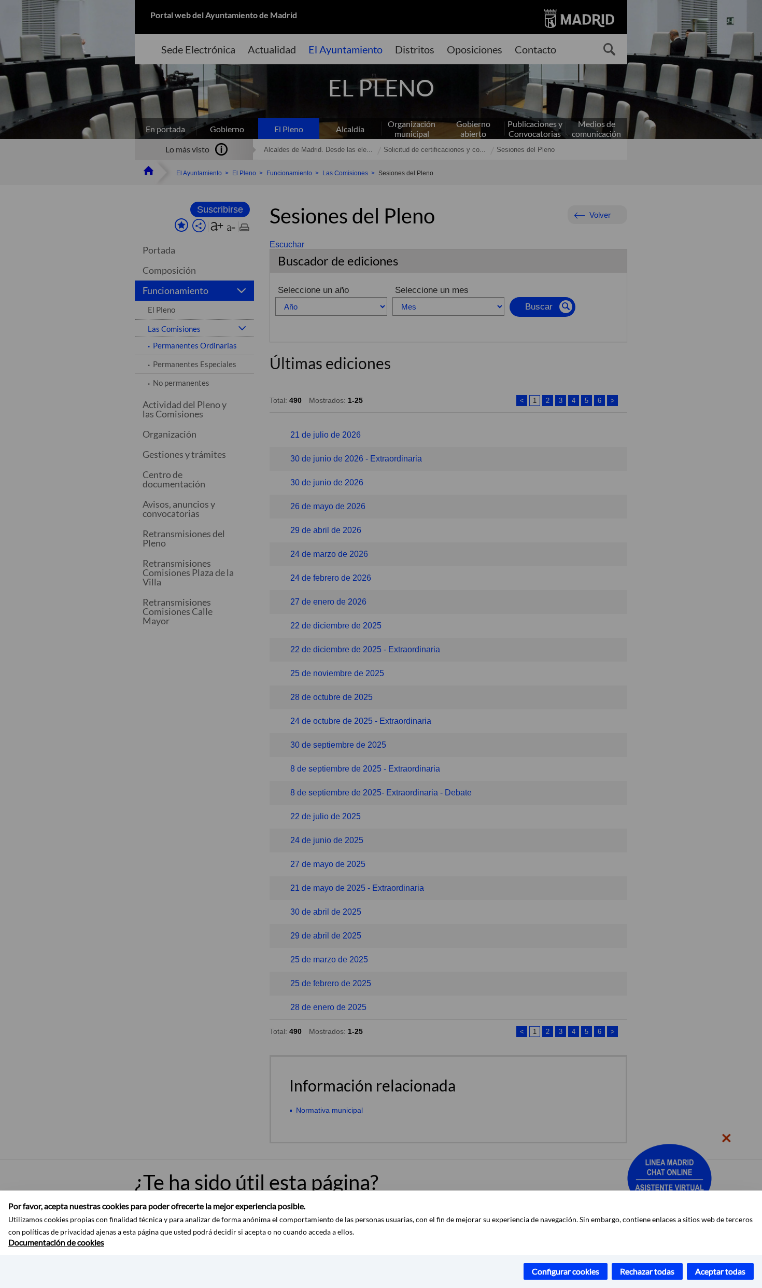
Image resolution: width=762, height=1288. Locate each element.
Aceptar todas (720, 1271)
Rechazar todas (647, 1271)
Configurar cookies (565, 1271)
